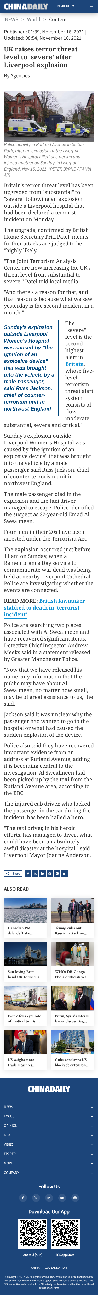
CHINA (35, 1267)
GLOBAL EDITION (56, 1267)
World (33, 19)
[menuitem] (61, 6)
